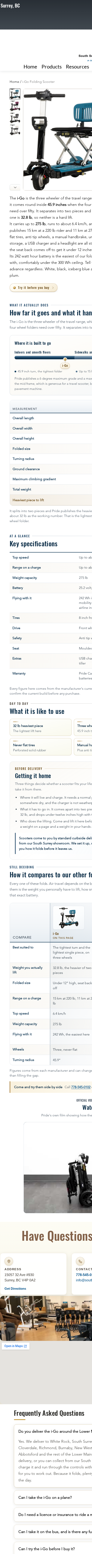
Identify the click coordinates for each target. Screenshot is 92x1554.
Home (14, 82)
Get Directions (15, 1288)
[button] (77, 66)
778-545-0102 (81, 1087)
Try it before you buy (33, 287)
